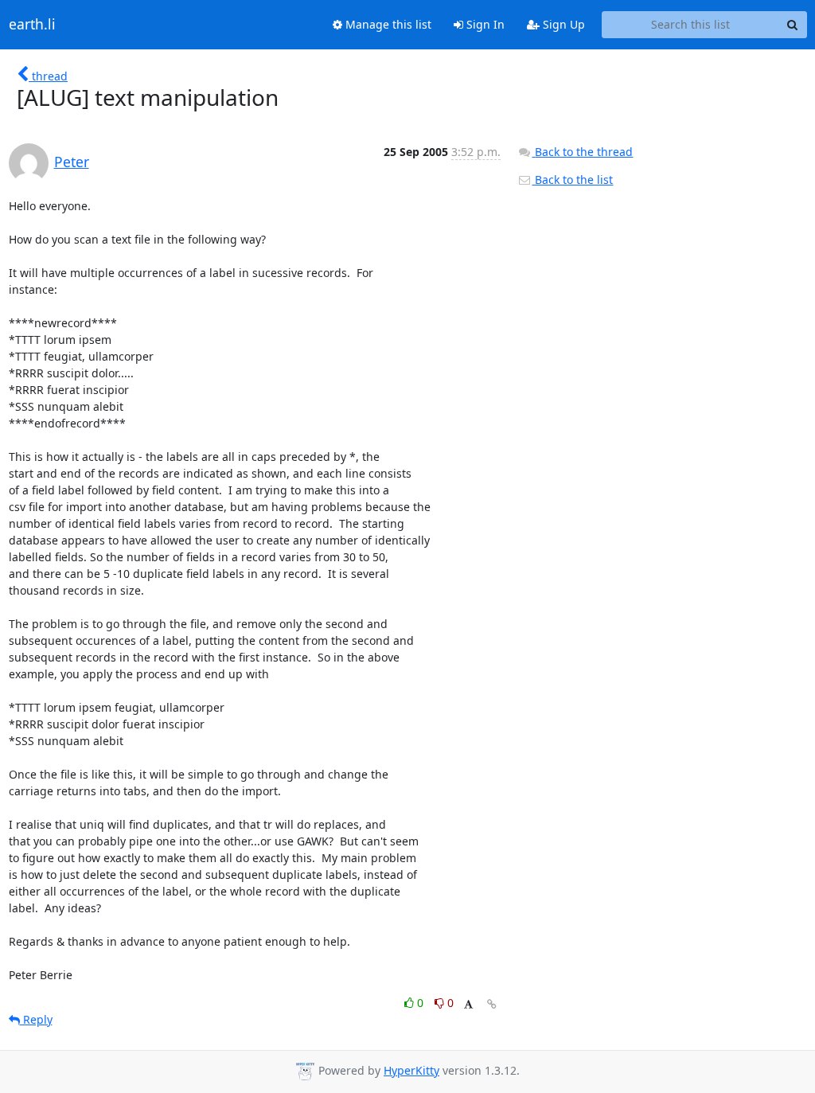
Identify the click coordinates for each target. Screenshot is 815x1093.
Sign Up (562, 24)
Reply (36, 1019)
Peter (71, 161)
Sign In (484, 24)
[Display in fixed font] (468, 1005)
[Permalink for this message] (492, 1004)
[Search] (792, 24)
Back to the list (572, 179)
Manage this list (386, 24)
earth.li (32, 24)
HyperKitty (411, 1070)
